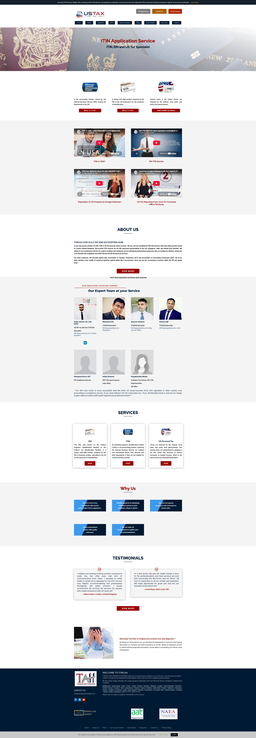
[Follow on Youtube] (83, 699)
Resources (143, 728)
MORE (90, 463)
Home (79, 23)
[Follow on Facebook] (75, 699)
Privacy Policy (167, 728)
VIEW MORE (128, 271)
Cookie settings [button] (163, 735)
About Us (95, 728)
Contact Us (154, 728)
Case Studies (150, 23)
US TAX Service (175, 11)
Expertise (101, 23)
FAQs (104, 728)
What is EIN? (128, 110)
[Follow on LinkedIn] (85, 342)
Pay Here (164, 23)
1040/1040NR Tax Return (166, 110)
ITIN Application (143, 11)
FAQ (111, 23)
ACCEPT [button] (174, 735)
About (89, 23)
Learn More (195, 2)
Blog (138, 23)
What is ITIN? (90, 110)
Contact (176, 23)
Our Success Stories (116, 728)
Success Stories (125, 23)
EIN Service (159, 11)
